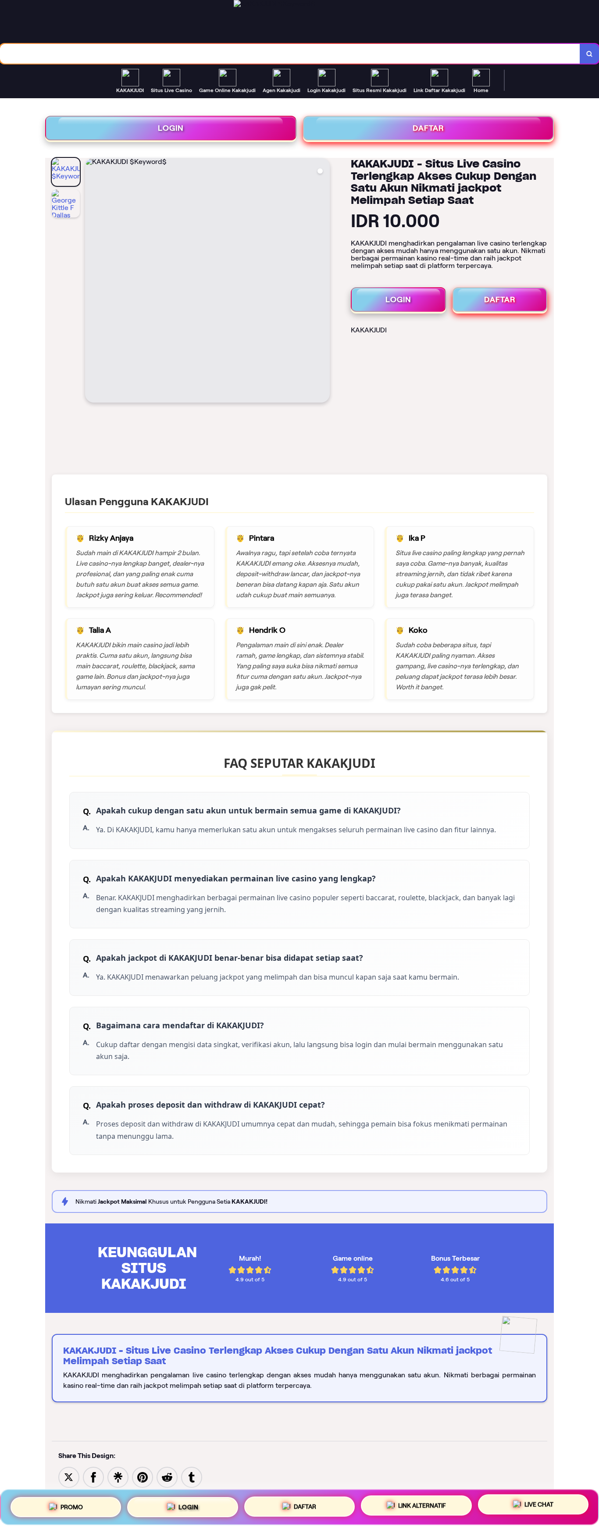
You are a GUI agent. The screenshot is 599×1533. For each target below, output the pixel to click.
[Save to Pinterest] (142, 1476)
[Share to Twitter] (68, 1476)
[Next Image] (323, 281)
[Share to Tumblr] (191, 1476)
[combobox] (290, 54)
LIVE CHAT (538, 1506)
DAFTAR (428, 128)
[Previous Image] (92, 281)
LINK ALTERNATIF (422, 1505)
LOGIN (171, 128)
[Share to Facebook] (93, 1476)
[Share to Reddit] (167, 1476)
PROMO (72, 1503)
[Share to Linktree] (117, 1476)
